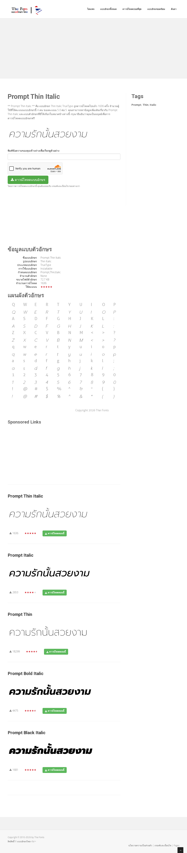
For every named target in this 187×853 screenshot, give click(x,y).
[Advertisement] (93, 47)
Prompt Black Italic (26, 732)
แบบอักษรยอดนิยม (156, 9)
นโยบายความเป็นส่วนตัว (140, 845)
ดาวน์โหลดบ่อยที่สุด (132, 9)
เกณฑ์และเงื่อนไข (162, 845)
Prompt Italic (20, 555)
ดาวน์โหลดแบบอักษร (29, 179)
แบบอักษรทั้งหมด (108, 9)
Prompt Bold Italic (25, 673)
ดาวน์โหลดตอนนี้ (56, 533)
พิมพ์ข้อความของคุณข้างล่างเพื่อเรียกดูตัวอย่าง (33, 150)
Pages (176, 845)
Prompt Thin (20, 614)
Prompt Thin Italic (25, 496)
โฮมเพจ (90, 9)
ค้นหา (174, 9)
